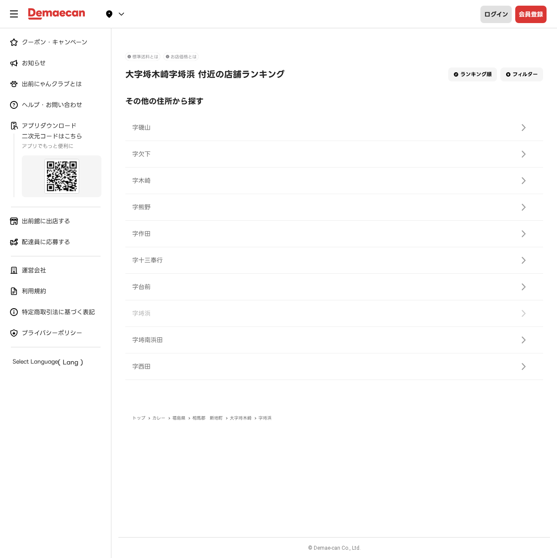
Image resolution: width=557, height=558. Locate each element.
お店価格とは (184, 57)
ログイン (496, 14)
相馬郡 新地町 (207, 418)
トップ (138, 418)
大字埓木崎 (241, 418)
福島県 (178, 418)
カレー (158, 418)
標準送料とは (145, 57)
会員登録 (531, 14)
